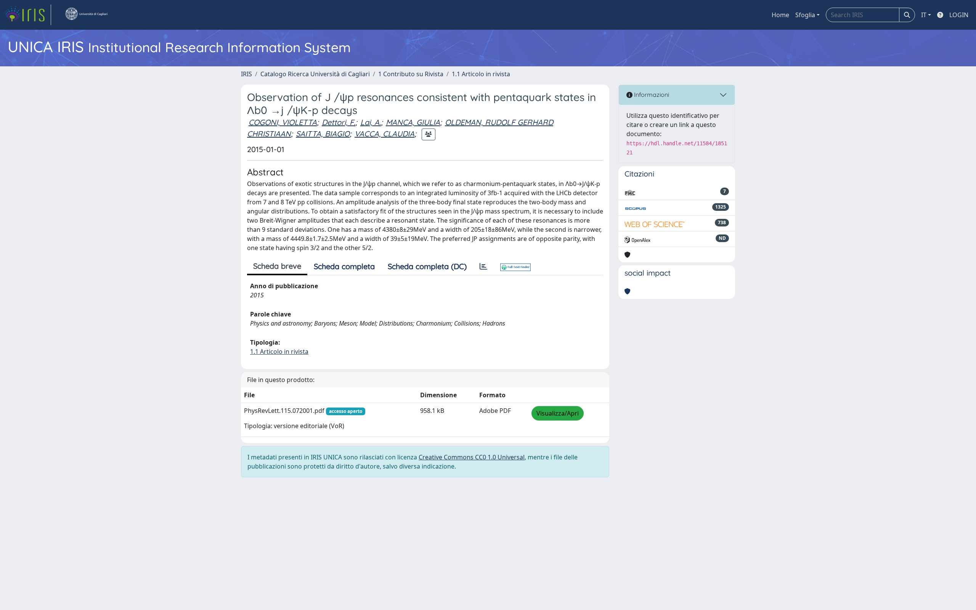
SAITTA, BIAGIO (323, 133)
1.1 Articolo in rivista (481, 74)
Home (780, 15)
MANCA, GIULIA (413, 122)
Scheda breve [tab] (277, 266)
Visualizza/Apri (557, 413)
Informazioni (650, 94)
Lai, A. (370, 122)
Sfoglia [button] (805, 15)
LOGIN (958, 15)
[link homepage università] (86, 15)
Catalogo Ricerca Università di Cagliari (315, 74)
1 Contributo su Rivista (410, 74)
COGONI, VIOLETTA (283, 122)
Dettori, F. (338, 122)
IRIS (246, 74)
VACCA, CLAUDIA (384, 133)
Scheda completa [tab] (344, 266)
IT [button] (923, 15)
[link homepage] (28, 15)
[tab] (483, 266)
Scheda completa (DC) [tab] (427, 266)
